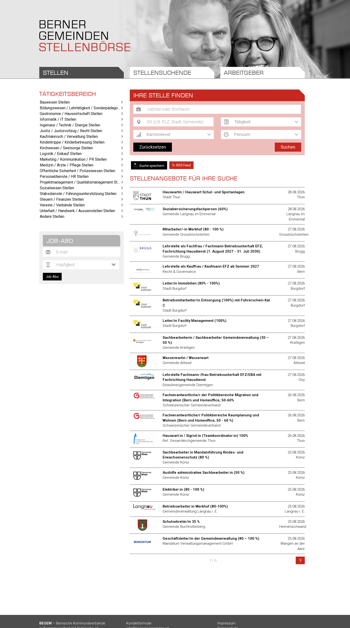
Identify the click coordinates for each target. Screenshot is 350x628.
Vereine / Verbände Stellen (62, 205)
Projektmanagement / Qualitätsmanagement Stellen (82, 182)
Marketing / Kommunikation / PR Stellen (73, 159)
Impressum (226, 623)
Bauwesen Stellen (55, 102)
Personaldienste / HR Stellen (64, 176)
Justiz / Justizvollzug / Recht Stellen (71, 131)
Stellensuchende (162, 72)
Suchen (288, 147)
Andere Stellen (52, 216)
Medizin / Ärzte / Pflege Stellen (66, 165)
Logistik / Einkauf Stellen (61, 153)
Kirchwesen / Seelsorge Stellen (66, 148)
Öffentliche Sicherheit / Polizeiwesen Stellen (77, 171)
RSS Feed (183, 165)
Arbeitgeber (244, 72)
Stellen (55, 72)
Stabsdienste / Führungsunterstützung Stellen (78, 193)
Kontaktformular (139, 623)
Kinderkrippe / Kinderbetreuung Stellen (72, 142)
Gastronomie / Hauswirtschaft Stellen (71, 113)
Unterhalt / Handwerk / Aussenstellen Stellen (77, 211)
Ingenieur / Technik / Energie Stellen (70, 125)
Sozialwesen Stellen (57, 188)
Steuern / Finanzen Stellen (62, 199)
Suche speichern (151, 166)
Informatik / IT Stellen (58, 119)
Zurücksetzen (152, 147)
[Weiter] (300, 560)
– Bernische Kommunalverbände (72, 623)
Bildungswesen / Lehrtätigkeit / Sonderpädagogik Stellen (82, 108)
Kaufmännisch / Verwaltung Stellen (69, 136)
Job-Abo (52, 277)
